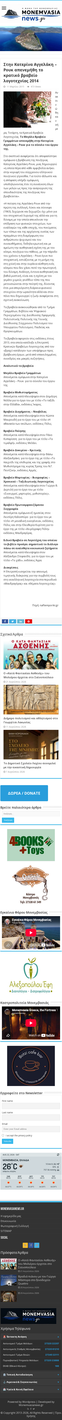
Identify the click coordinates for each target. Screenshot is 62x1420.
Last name (7, 1112)
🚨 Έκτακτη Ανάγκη (15, 1336)
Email (4, 1123)
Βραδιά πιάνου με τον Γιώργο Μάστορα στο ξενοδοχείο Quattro (37, 1280)
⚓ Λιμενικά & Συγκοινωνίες (20, 1382)
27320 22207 (52, 1343)
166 (57, 1366)
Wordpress (28, 1402)
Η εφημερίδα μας (11, 1216)
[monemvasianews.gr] (31, 13)
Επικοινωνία (8, 1221)
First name (7, 1100)
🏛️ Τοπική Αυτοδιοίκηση (18, 1374)
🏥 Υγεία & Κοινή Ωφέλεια (18, 1389)
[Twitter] (36, 1245)
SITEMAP (6, 1231)
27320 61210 (52, 1349)
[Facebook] (31, 1245)
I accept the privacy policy (18, 1135)
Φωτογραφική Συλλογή (15, 1226)
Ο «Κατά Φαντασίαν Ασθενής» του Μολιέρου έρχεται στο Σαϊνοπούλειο (37, 1263)
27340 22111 (52, 1354)
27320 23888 (51, 1360)
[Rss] (25, 1245)
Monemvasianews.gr (31, 1405)
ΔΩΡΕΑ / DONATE (24, 793)
